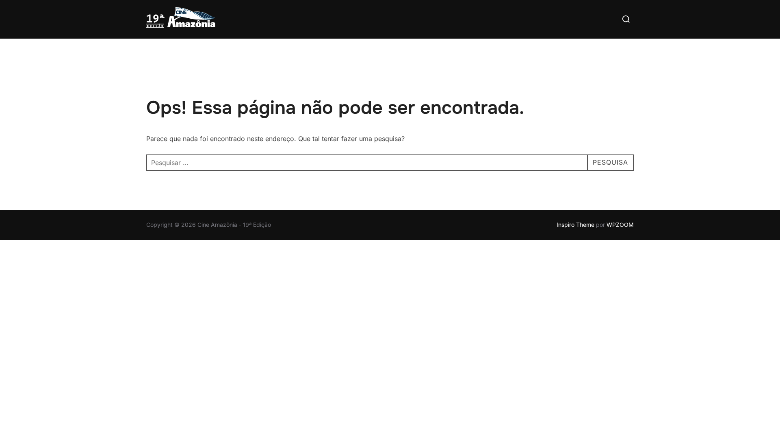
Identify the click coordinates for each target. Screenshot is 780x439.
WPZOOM (620, 224)
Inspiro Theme (575, 224)
